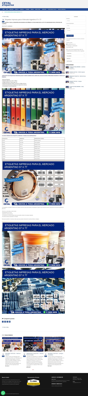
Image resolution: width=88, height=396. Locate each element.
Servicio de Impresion (61, 9)
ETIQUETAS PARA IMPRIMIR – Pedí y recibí (55, 354)
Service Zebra (37, 9)
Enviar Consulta (70, 35)
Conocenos (11, 9)
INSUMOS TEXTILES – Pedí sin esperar (77, 72)
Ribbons (32, 9)
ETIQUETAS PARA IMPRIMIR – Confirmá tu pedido (77, 67)
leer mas (7, 367)
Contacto (16, 9)
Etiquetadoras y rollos (52, 9)
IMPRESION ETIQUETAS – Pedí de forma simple (13, 354)
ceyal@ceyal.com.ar (77, 382)
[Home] (8, 4)
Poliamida (27, 9)
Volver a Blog (5, 16)
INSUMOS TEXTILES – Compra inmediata (34, 354)
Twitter (5, 321)
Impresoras (44, 9)
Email (9, 321)
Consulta (68, 28)
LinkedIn (7, 321)
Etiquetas (21, 9)
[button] (32, 369)
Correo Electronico (70, 23)
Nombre (68, 18)
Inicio (4, 9)
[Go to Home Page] (2, 12)
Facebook (3, 321)
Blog (7, 9)
